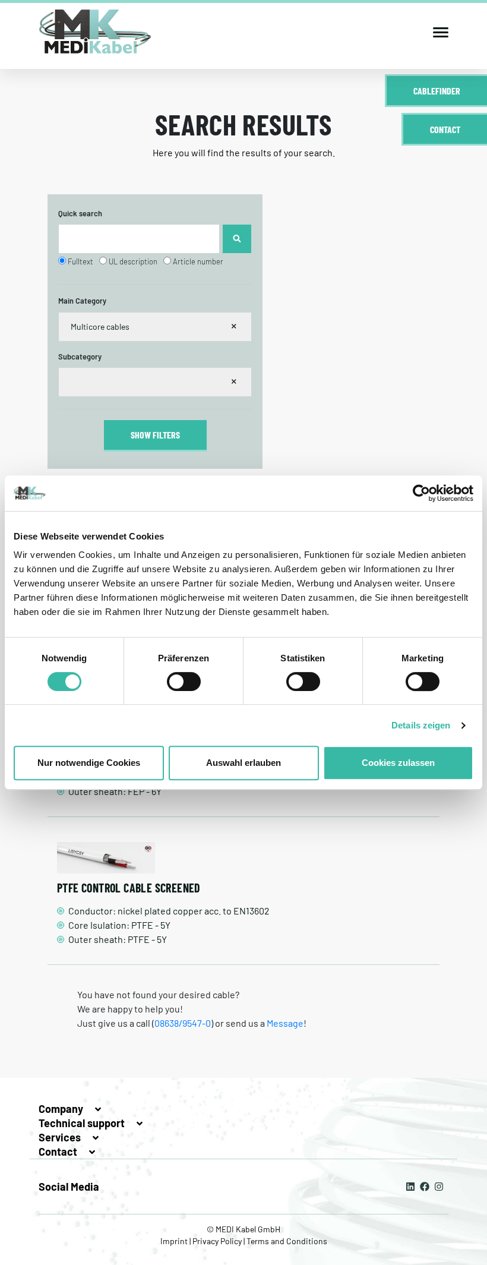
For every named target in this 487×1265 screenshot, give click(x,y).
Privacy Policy (217, 1241)
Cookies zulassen (398, 763)
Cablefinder (436, 90)
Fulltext (80, 261)
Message (285, 1023)
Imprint (174, 1241)
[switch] (184, 681)
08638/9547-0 (182, 1023)
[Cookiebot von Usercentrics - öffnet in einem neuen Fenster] (421, 493)
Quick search (80, 213)
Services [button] (61, 1137)
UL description (133, 261)
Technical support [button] (83, 1123)
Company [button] (62, 1108)
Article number (198, 261)
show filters (155, 434)
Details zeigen (420, 725)
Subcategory (80, 356)
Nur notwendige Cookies (88, 763)
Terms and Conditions (286, 1241)
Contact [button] (59, 1151)
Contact (445, 129)
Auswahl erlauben (243, 763)
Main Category (82, 300)
